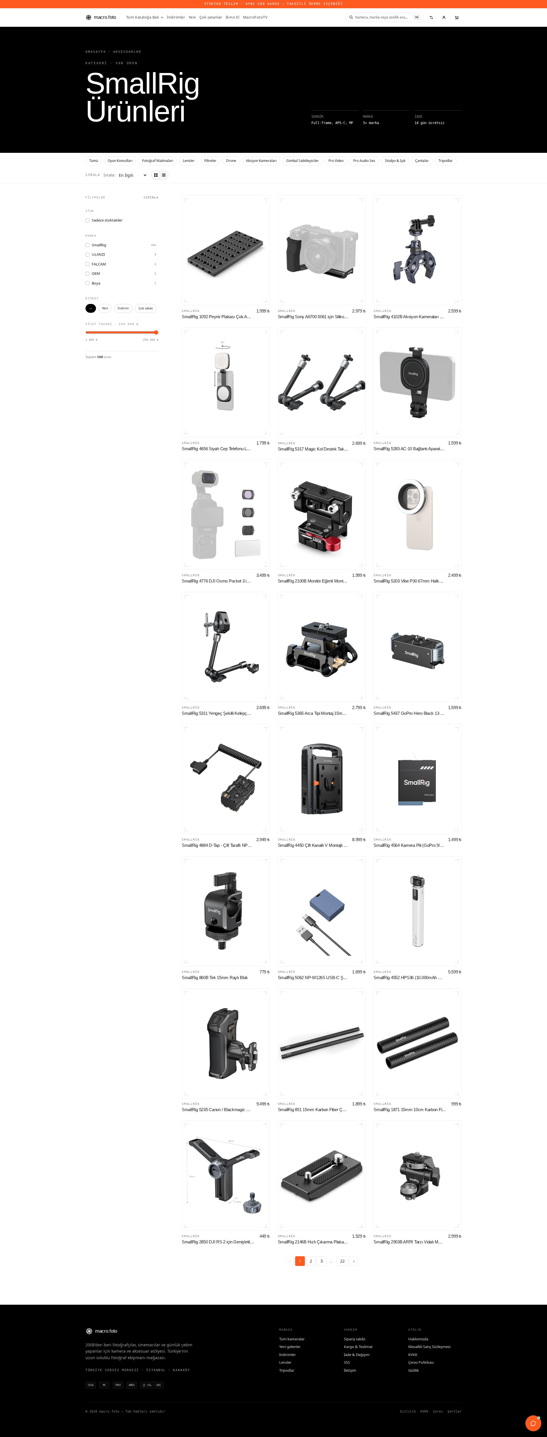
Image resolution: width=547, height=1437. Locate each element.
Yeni (192, 17)
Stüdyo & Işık (395, 160)
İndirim (123, 308)
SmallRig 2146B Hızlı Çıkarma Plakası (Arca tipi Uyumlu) (313, 1241)
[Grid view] (156, 175)
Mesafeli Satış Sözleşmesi (429, 1346)
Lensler (189, 160)
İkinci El (233, 17)
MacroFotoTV (255, 17)
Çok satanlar (210, 17)
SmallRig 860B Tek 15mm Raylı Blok (215, 977)
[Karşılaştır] (431, 17)
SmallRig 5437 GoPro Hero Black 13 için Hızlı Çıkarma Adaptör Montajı (409, 713)
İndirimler (176, 17)
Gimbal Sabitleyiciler (302, 160)
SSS (347, 1362)
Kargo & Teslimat (358, 1346)
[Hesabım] (444, 17)
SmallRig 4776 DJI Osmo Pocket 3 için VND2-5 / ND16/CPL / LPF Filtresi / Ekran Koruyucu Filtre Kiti (217, 581)
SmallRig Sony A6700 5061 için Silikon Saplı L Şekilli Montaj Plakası (313, 316)
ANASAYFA (95, 52)
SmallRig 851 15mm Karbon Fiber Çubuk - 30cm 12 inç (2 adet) (313, 1109)
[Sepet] (456, 17)
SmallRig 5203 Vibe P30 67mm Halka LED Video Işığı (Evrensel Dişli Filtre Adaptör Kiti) (409, 581)
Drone (231, 160)
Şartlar (455, 1411)
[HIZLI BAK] (226, 250)
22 (342, 1261)
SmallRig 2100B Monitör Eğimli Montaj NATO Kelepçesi (313, 581)
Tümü (93, 160)
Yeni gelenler (290, 1346)
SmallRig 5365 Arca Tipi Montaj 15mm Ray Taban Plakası (313, 713)
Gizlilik (413, 1370)
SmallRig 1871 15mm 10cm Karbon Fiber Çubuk (410, 1109)
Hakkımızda (418, 1338)
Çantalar (422, 160)
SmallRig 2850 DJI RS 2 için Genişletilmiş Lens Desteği (219, 1241)
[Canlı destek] (533, 1423)
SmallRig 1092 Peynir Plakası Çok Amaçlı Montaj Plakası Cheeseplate (217, 316)
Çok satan (145, 308)
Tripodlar (445, 160)
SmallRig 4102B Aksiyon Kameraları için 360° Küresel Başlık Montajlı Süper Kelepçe (409, 316)
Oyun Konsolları (120, 160)
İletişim (350, 1370)
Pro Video (336, 160)
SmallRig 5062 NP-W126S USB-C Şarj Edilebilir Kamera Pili (313, 977)
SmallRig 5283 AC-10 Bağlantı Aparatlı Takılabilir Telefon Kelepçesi (409, 448)
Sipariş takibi (354, 1338)
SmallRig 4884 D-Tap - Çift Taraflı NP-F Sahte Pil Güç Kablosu (217, 845)
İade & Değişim (357, 1354)
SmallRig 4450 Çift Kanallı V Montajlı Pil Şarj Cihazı (313, 845)
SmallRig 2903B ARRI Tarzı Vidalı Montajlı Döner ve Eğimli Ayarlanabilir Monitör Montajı (409, 1241)
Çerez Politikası (421, 1362)
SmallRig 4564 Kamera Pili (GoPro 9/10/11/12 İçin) (409, 845)
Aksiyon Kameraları (261, 160)
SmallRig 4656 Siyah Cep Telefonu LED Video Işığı (217, 448)
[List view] (164, 175)
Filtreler (210, 160)
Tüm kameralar (292, 1338)
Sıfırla (151, 197)
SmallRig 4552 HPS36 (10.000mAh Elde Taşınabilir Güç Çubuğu (409, 977)
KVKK (412, 1354)
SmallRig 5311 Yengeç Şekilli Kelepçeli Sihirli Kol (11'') (217, 713)
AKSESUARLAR (127, 52)
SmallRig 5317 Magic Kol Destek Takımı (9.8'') (313, 448)
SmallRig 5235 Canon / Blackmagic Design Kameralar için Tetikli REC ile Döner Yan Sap (217, 1109)
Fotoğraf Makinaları (157, 160)
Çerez (438, 1411)
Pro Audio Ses (364, 160)
